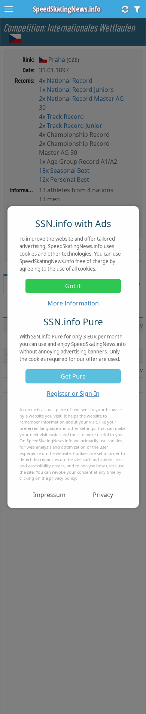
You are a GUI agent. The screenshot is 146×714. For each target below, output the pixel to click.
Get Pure (73, 376)
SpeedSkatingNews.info (67, 9)
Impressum (49, 495)
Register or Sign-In (73, 393)
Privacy (103, 495)
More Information (73, 303)
